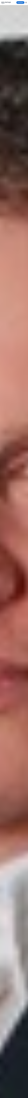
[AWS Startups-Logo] (6, 2)
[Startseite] (26, 2)
